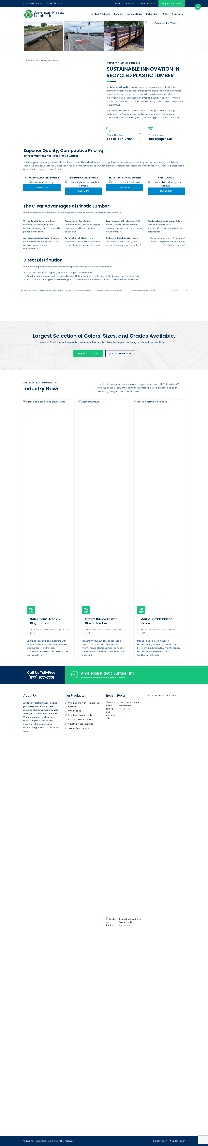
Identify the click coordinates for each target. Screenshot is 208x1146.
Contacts (177, 14)
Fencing (118, 14)
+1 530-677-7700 (121, 353)
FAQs (165, 14)
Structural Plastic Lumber (81, 715)
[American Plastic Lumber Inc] (43, 36)
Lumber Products (100, 14)
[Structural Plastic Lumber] (42, 182)
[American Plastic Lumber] (44, 14)
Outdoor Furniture (147, 3)
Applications (134, 14)
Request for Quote (88, 353)
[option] (43, 36)
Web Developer (177, 1141)
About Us (130, 3)
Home (118, 3)
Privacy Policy (160, 1141)
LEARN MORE (42, 187)
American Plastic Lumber (43, 1141)
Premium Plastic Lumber (80, 719)
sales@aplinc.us (34, 3)
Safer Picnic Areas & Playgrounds (45, 621)
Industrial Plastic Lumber (80, 723)
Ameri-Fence (74, 710)
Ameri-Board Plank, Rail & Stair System (83, 704)
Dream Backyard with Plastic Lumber (101, 621)
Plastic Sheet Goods (78, 728)
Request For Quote (171, 3)
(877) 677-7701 (41, 677)
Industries (151, 14)
